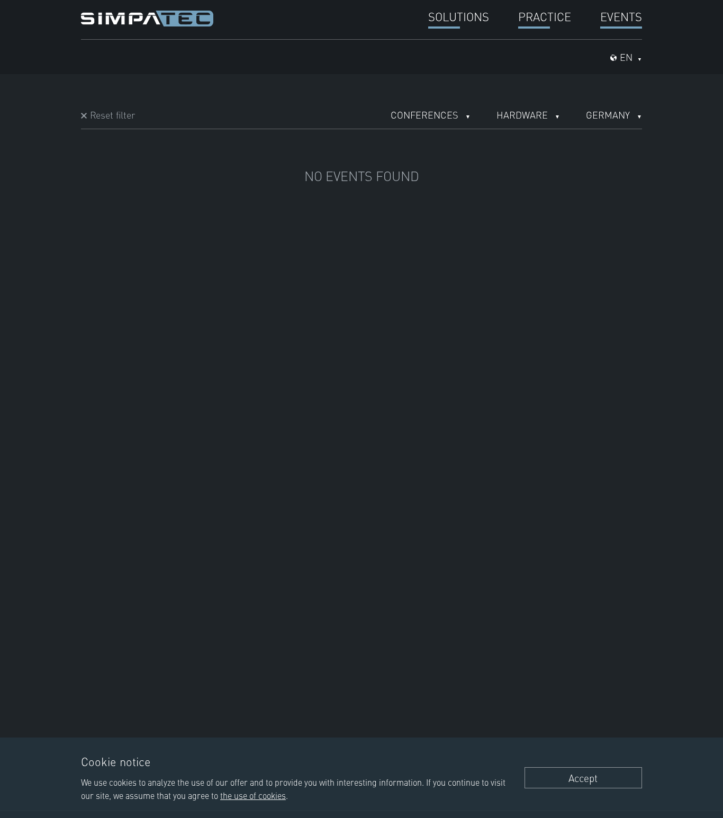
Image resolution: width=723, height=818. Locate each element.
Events (621, 16)
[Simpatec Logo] (147, 17)
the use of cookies (253, 795)
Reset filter (112, 114)
